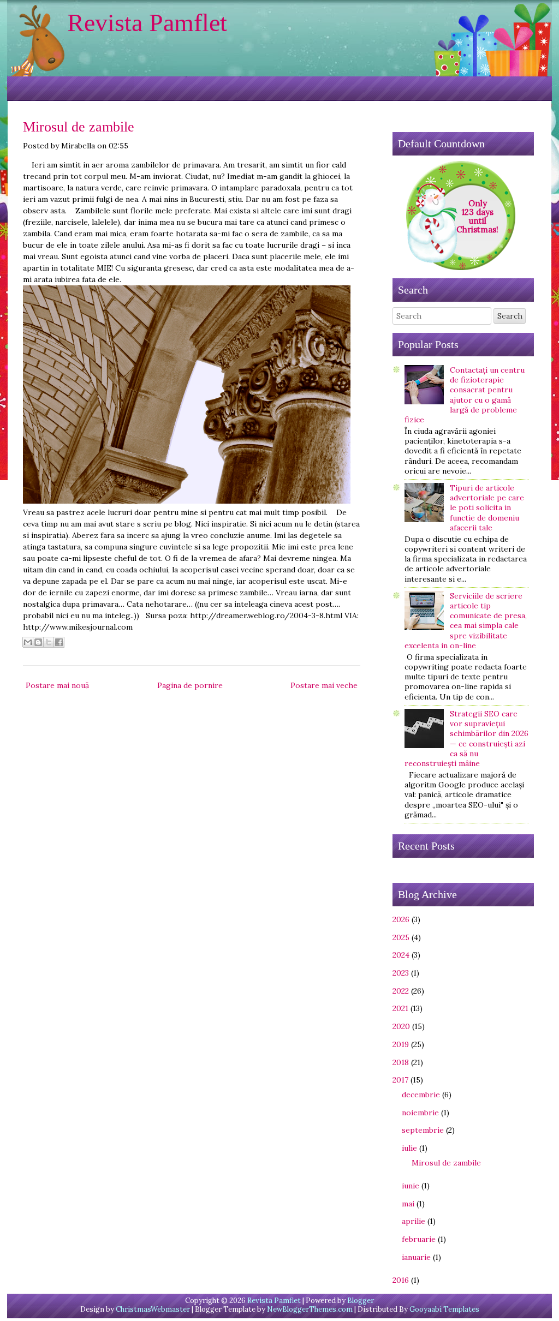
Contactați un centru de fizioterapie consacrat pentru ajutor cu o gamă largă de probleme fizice (465, 395)
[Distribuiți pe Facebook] (58, 642)
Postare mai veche (324, 685)
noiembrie (420, 1112)
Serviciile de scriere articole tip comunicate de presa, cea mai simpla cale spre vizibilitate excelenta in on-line (466, 620)
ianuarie (416, 1257)
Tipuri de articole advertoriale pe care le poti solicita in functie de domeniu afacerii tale (487, 508)
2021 (400, 1008)
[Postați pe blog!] (38, 642)
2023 (401, 973)
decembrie (421, 1094)
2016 (401, 1280)
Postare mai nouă (57, 685)
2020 (401, 1026)
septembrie (423, 1130)
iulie (409, 1148)
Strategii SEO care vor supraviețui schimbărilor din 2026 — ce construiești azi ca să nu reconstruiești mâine (466, 738)
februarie (419, 1239)
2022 (401, 991)
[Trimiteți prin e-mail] (27, 642)
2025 (401, 937)
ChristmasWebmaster (153, 1309)
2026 (401, 919)
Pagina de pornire (190, 685)
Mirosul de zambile (78, 127)
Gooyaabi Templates (444, 1309)
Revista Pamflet (147, 23)
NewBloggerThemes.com (310, 1309)
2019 (401, 1044)
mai (408, 1204)
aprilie (413, 1221)
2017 (400, 1080)
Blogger (360, 1300)
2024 (401, 955)
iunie (410, 1186)
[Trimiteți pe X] (48, 642)
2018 (401, 1062)
